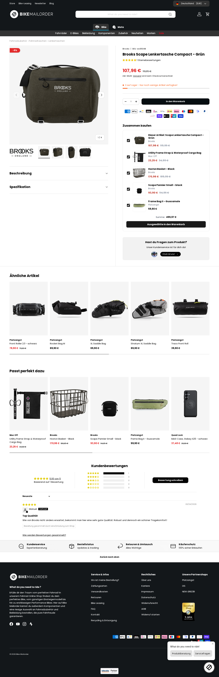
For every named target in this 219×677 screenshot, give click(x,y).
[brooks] (23, 152)
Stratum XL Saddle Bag (143, 343)
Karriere (145, 585)
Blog (51, 3)
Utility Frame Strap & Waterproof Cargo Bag (174, 152)
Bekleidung (88, 33)
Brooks (126, 48)
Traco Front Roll (179, 343)
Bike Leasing (97, 603)
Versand (137, 76)
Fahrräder (61, 33)
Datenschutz (148, 597)
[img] (29, 504)
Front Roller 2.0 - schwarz (23, 343)
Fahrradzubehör (18, 40)
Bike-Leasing (25, 3)
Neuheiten (137, 33)
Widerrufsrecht (149, 603)
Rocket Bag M (57, 343)
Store (12, 3)
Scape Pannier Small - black (165, 185)
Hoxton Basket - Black (161, 169)
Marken (151, 33)
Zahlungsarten (99, 585)
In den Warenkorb (175, 101)
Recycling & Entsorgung (104, 620)
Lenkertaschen (57, 40)
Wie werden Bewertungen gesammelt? (44, 535)
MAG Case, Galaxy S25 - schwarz (189, 438)
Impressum (147, 591)
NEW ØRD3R (188, 591)
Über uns (146, 580)
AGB (143, 608)
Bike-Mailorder (22, 654)
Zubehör (123, 33)
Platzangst (188, 580)
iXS (183, 585)
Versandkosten (99, 591)
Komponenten (106, 33)
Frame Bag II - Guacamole (164, 201)
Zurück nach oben (109, 557)
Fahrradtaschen (38, 40)
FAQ (93, 608)
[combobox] (125, 14)
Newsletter (40, 3)
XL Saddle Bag (98, 343)
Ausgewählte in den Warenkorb (166, 224)
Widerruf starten (150, 614)
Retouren (96, 597)
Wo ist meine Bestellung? (105, 580)
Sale (161, 33)
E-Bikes (74, 33)
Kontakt (95, 614)
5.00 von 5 (55, 478)
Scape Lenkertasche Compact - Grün (176, 136)
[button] (207, 14)
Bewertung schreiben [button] (170, 480)
